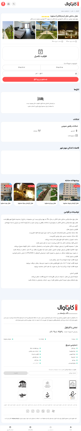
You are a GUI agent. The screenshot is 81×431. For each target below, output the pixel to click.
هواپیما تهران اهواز (11, 405)
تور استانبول (30, 405)
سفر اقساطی (35, 357)
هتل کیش (64, 405)
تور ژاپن (35, 405)
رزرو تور (73, 360)
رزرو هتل (73, 348)
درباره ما (73, 339)
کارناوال (77, 11)
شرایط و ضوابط (15, 418)
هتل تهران (18, 405)
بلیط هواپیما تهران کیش (47, 405)
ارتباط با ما (41, 339)
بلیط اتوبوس (72, 354)
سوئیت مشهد (24, 405)
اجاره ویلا (73, 357)
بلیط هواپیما (72, 351)
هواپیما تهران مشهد (57, 405)
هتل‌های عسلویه (65, 11)
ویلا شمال (39, 405)
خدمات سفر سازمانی (34, 351)
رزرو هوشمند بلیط (34, 348)
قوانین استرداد (35, 354)
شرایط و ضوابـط (7, 339)
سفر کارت (36, 360)
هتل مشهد (69, 405)
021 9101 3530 (56, 332)
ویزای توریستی (72, 363)
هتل (72, 11)
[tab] (71, 428)
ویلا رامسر (75, 405)
